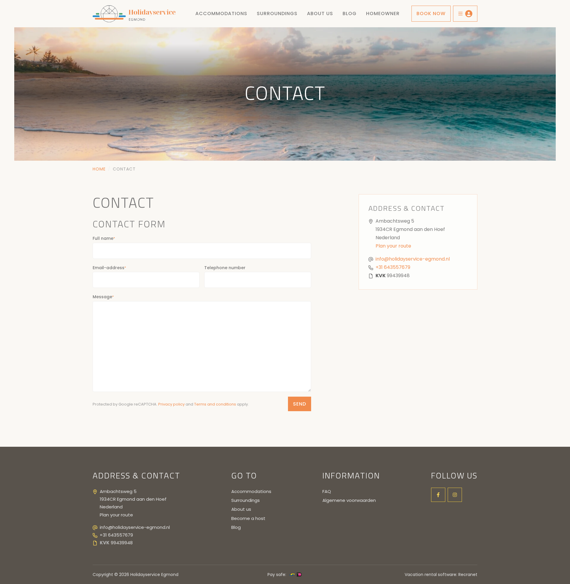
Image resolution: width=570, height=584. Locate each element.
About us (320, 13)
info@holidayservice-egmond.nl (413, 259)
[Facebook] (438, 495)
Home (99, 169)
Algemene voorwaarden (349, 500)
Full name (104, 238)
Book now (431, 13)
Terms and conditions (215, 404)
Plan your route (393, 245)
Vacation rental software (430, 574)
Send (299, 403)
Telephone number (225, 268)
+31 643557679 (393, 267)
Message (103, 297)
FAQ (326, 491)
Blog (236, 527)
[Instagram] (455, 495)
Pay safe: (276, 574)
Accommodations (221, 13)
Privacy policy (171, 404)
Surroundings (277, 13)
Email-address (109, 268)
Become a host (248, 518)
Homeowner (383, 13)
